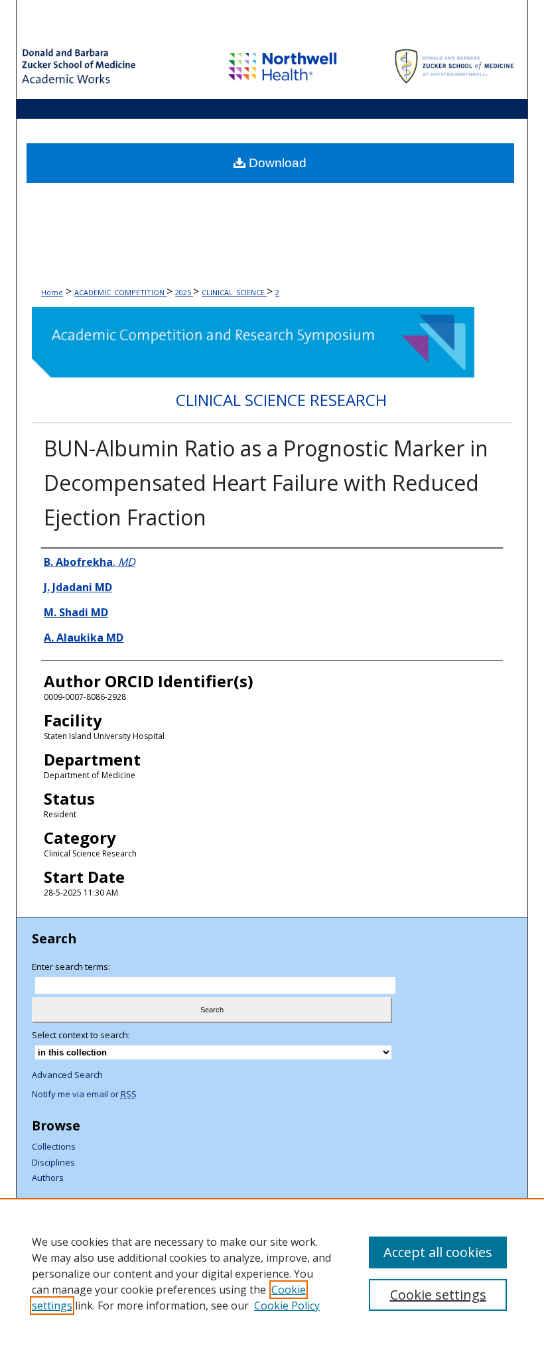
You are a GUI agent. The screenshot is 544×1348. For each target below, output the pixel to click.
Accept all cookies (437, 1252)
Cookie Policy (287, 1305)
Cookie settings (438, 1295)
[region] (272, 1273)
